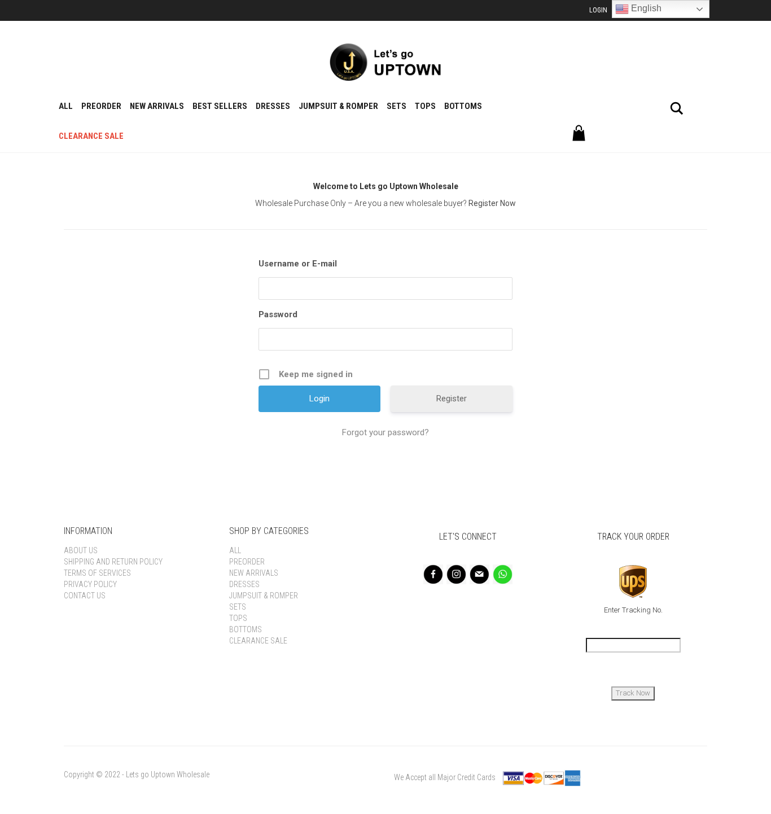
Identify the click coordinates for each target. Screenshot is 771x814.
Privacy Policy (90, 584)
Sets (396, 106)
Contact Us (85, 595)
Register (451, 398)
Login (598, 10)
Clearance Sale (91, 136)
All (66, 106)
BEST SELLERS (219, 106)
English (645, 8)
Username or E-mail (298, 264)
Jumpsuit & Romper (338, 106)
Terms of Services (97, 572)
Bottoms (463, 106)
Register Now (492, 203)
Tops (425, 106)
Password (278, 314)
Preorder (101, 106)
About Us (81, 550)
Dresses (273, 106)
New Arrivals (157, 106)
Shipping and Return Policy (113, 561)
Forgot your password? (385, 432)
